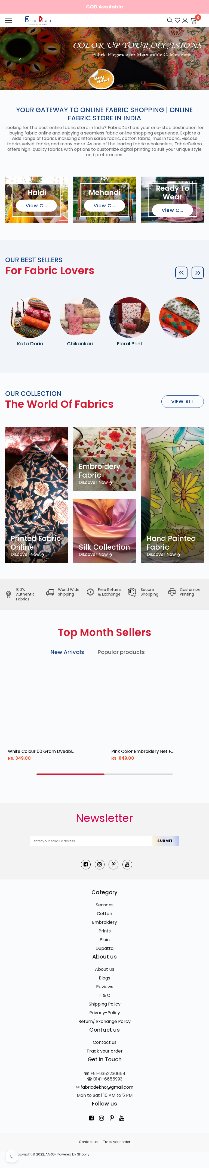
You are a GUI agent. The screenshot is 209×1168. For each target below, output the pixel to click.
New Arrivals (67, 652)
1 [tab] (70, 774)
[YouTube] (127, 864)
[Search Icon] (170, 20)
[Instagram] (99, 864)
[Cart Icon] (193, 20)
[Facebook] (86, 864)
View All (182, 401)
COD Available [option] (104, 6)
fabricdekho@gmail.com (107, 1087)
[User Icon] (185, 20)
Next (190, 58)
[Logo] (37, 20)
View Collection (41, 205)
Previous (18, 58)
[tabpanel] (57, 717)
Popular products (121, 652)
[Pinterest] (113, 864)
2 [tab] (138, 774)
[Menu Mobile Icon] (8, 20)
